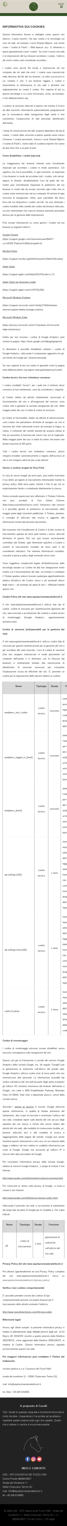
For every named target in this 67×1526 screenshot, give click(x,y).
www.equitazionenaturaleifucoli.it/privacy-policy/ (26, 1280)
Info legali (50, 1519)
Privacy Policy (35, 1519)
